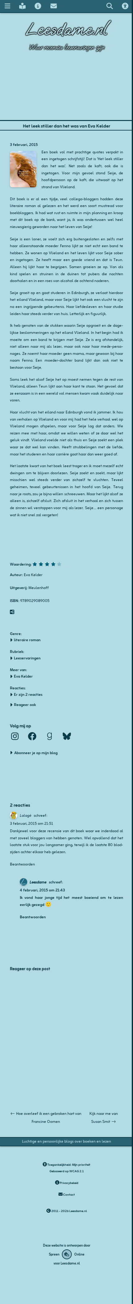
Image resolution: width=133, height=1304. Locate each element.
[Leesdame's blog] (22, 6)
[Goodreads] (49, 736)
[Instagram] (15, 736)
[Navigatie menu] (7, 6)
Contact (68, 1194)
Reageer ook (25, 704)
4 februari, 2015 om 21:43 (42, 890)
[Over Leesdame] (38, 6)
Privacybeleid (68, 1182)
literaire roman (27, 639)
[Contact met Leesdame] (53, 6)
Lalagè (25, 815)
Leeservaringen (27, 657)
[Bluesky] (67, 736)
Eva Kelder (23, 676)
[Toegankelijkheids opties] (125, 6)
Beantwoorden (22, 864)
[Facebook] (32, 736)
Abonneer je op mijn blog (36, 752)
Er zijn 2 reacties (28, 694)
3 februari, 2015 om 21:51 (31, 823)
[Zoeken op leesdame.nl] (109, 6)
